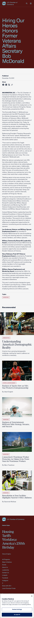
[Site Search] (27, 3)
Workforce (6, 297)
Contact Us (5, 572)
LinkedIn (4, 575)
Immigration (6, 337)
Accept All (17, 614)
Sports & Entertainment (9, 382)
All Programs (6, 559)
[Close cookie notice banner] (32, 596)
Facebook (5, 578)
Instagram (5, 580)
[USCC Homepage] (17, 519)
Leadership (5, 570)
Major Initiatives (7, 562)
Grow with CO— (7, 586)
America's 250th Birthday (13, 545)
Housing (8, 532)
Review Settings (17, 609)
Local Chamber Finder (9, 588)
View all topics (6, 554)
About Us (5, 567)
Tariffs (6, 536)
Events (4, 565)
